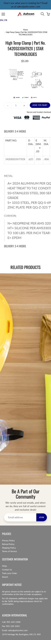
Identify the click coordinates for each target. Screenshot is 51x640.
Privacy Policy (8, 540)
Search (5, 577)
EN (1, 20)
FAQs (4, 566)
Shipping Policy (9, 548)
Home (25, 30)
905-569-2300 (13, 622)
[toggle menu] (3, 14)
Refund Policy (8, 544)
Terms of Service (9, 551)
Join (41, 517)
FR (5, 20)
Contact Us (7, 569)
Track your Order (9, 573)
